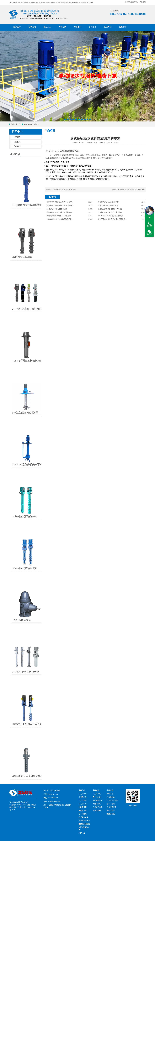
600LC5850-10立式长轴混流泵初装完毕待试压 (60, 219)
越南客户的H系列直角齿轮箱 (108, 205)
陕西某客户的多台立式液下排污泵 (110, 209)
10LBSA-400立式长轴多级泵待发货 (110, 216)
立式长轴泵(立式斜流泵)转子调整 (64, 189)
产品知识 (35, 124)
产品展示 (62, 27)
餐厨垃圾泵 (97, 804)
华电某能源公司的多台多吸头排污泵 (59, 212)
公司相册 (92, 27)
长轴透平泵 (83, 810)
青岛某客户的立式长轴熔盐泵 (108, 202)
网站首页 (17, 27)
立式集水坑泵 (83, 817)
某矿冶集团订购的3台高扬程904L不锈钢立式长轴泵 (60, 202)
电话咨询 (149, 226)
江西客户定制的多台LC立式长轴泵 (59, 216)
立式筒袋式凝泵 (112, 800)
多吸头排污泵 (97, 800)
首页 (20, 124)
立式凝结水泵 (97, 807)
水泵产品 (82, 790)
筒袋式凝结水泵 (84, 820)
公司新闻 (17, 137)
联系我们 (123, 27)
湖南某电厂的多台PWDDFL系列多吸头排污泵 (60, 205)
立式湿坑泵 (83, 800)
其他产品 (82, 833)
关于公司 (32, 27)
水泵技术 (110, 790)
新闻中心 (47, 27)
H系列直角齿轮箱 (84, 828)
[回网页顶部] (149, 218)
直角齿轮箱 (97, 810)
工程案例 (77, 27)
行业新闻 (17, 142)
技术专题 (107, 27)
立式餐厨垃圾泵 (84, 824)
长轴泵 (53, 151)
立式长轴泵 (83, 794)
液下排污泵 (83, 814)
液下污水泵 (97, 797)
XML (13, 810)
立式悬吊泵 (83, 797)
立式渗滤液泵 (111, 807)
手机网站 (128, 2)
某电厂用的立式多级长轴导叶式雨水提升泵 (112, 219)
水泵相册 (96, 790)
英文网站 (135, 2)
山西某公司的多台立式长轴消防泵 (110, 212)
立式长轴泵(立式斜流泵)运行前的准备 (131, 189)
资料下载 (110, 794)
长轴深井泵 (83, 807)
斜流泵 (68, 176)
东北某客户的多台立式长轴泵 (57, 209)
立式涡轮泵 (83, 804)
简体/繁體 (143, 2)
